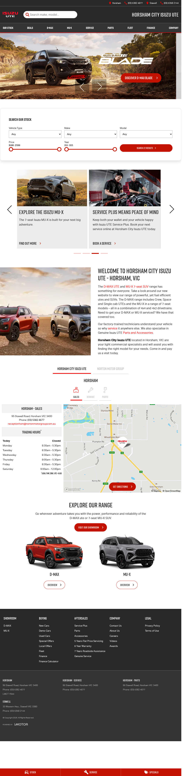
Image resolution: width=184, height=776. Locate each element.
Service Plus (80, 625)
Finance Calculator (49, 661)
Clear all (167, 120)
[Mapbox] (73, 489)
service (113, 328)
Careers (114, 636)
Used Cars (44, 636)
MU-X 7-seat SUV (137, 286)
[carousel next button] (99, 86)
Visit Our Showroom (88, 527)
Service (90, 28)
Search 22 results (145, 148)
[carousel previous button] (82, 86)
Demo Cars (45, 630)
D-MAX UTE (111, 286)
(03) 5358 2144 (17, 711)
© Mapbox (156, 491)
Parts (111, 28)
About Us (115, 630)
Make (67, 128)
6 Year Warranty (82, 646)
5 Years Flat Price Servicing (88, 641)
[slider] (11, 149)
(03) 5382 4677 (35, 419)
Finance (151, 28)
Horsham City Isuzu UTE (71, 368)
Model (123, 128)
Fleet (130, 28)
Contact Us (116, 625)
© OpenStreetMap (171, 491)
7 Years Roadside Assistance (89, 651)
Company (173, 28)
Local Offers (45, 646)
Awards (114, 646)
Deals (30, 28)
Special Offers (46, 641)
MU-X (69, 28)
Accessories (81, 636)
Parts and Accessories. (138, 332)
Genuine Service (82, 656)
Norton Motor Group (110, 368)
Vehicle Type (15, 128)
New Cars (44, 625)
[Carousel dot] (77, 253)
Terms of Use (152, 630)
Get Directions (120, 487)
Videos (113, 641)
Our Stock (8, 28)
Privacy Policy (152, 625)
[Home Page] (10, 14)
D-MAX (50, 28)
